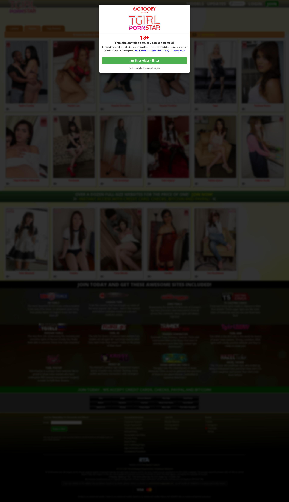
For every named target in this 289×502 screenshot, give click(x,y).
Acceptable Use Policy (160, 51)
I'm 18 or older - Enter (144, 60)
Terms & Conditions (141, 51)
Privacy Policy (178, 51)
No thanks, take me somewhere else (144, 68)
